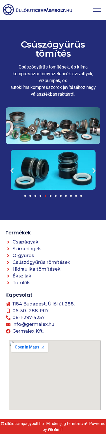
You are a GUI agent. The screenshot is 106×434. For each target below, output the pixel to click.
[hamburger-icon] (96, 10)
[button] (12, 170)
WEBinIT (55, 429)
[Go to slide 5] (45, 196)
